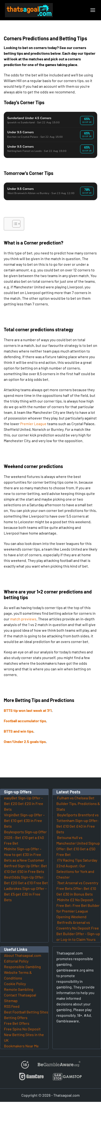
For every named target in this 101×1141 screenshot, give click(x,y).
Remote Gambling (18, 989)
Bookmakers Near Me (21, 1046)
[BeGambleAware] (58, 1067)
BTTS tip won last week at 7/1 (28, 710)
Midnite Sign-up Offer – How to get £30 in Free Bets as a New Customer (24, 854)
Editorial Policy (16, 961)
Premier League (33, 423)
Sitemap (11, 1000)
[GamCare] (31, 1079)
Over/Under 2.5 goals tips (25, 741)
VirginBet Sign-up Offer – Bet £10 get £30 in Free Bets (24, 820)
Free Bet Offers (16, 1023)
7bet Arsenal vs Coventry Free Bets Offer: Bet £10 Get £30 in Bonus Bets (77, 888)
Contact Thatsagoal (20, 995)
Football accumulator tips (25, 720)
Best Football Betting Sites (26, 1012)
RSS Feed (11, 1006)
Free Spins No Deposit (22, 1029)
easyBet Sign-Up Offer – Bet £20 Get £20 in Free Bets (23, 803)
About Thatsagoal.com (22, 955)
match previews (23, 619)
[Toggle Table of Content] (14, 224)
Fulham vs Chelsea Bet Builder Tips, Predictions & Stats (78, 803)
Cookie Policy (15, 983)
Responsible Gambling (22, 966)
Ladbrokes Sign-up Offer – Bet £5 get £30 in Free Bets (25, 894)
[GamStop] (67, 1079)
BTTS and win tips (18, 731)
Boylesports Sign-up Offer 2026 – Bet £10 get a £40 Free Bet (25, 837)
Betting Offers (15, 1017)
